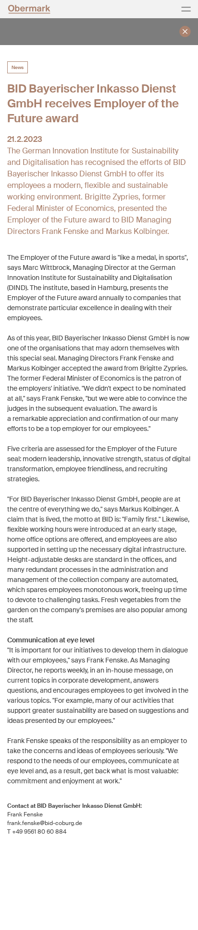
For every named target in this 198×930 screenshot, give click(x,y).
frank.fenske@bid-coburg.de (44, 823)
